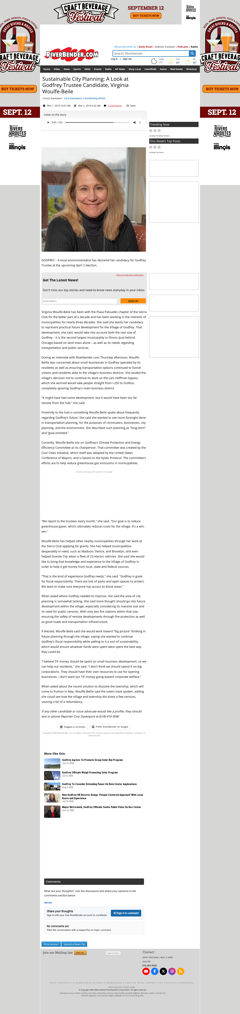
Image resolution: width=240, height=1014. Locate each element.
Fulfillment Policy (187, 983)
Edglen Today (129, 987)
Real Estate (176, 69)
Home (46, 69)
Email (116, 953)
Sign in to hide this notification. (130, 275)
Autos (163, 69)
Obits (87, 69)
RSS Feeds (151, 983)
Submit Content (165, 46)
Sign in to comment (127, 913)
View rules (48, 902)
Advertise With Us (65, 983)
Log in (114, 58)
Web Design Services (114, 983)
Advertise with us (125, 46)
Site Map (140, 983)
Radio (194, 46)
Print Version (51, 944)
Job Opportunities (82, 983)
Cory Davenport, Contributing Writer (84, 98)
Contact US (130, 983)
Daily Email (145, 46)
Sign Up (127, 58)
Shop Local (135, 69)
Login (109, 953)
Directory (191, 69)
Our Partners (98, 983)
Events (98, 69)
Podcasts (182, 46)
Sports (77, 69)
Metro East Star (115, 987)
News (67, 69)
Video (57, 69)
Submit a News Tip (74, 944)
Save (133, 105)
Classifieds (150, 69)
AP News (120, 69)
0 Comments (115, 105)
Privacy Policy (171, 983)
